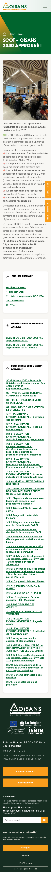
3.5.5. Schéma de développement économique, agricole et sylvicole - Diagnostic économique (25, 658)
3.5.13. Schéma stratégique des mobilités (24, 676)
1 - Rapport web (15, 291)
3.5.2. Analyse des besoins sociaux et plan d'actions (21, 639)
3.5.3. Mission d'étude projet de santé (24, 509)
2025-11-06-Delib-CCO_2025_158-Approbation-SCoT (25, 339)
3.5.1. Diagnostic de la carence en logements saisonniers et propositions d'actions (25, 501)
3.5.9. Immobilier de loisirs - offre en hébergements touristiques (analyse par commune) (24, 549)
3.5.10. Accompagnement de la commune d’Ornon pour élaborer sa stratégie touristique (24, 668)
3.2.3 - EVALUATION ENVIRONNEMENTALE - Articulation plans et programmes (25, 436)
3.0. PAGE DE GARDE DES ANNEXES (20, 605)
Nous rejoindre (48, 213)
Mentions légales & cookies (25, 869)
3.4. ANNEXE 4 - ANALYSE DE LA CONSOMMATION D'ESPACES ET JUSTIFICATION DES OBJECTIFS (25, 648)
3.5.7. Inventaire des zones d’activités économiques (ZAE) (23, 531)
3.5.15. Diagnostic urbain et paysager (21, 683)
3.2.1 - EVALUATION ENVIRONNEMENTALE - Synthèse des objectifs (25, 417)
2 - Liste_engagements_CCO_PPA (25, 296)
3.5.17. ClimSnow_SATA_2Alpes (23, 592)
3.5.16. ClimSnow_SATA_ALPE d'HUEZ (23, 587)
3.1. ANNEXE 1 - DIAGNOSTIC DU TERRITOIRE (24, 613)
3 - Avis (10, 305)
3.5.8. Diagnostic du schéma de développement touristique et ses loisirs (25, 539)
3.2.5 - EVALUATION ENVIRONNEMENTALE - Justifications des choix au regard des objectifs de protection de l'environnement (23, 449)
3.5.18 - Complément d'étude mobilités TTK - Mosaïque (22, 598)
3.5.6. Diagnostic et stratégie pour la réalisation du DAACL (23, 523)
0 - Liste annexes (16, 287)
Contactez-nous (25, 771)
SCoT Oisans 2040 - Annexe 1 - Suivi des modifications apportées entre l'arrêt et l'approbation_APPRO (25, 384)
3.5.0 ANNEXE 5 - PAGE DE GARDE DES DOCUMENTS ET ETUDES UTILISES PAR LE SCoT (25, 491)
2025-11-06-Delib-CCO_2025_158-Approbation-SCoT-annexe (25, 346)
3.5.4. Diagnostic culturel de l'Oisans (22, 516)
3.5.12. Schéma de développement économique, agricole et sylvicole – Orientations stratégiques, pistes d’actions (25, 572)
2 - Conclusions (15, 300)
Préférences (25, 863)
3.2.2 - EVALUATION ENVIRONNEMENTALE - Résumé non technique (24, 427)
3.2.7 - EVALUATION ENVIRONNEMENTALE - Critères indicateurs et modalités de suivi (24, 474)
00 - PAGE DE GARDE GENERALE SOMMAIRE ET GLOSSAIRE (24, 394)
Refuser (25, 855)
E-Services (48, 191)
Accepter (25, 847)
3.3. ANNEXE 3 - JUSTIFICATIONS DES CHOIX (25, 482)
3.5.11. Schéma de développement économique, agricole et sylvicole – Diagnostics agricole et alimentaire (25, 560)
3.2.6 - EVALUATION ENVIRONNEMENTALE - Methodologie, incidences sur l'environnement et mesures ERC (24, 463)
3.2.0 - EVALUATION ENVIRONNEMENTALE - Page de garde (24, 621)
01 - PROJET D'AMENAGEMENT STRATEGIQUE (24, 401)
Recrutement (25, 782)
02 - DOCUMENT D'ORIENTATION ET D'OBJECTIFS (25, 408)
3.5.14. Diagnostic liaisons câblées (25, 581)
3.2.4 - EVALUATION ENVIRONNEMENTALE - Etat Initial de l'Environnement (25, 631)
